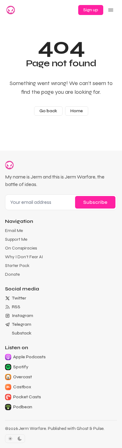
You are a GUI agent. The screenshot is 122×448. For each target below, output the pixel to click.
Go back (48, 110)
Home (76, 110)
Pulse (98, 428)
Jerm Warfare (32, 428)
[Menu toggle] (111, 10)
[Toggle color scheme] (15, 438)
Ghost (83, 428)
